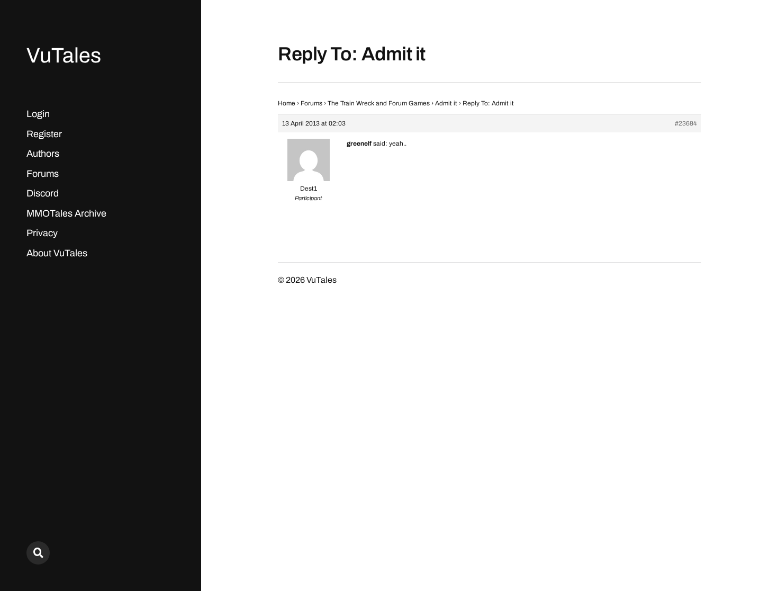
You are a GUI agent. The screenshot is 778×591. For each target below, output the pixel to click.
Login (38, 114)
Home (286, 103)
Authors (42, 153)
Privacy (42, 233)
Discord (42, 193)
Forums (42, 173)
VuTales (63, 55)
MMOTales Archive (66, 213)
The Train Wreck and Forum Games (379, 103)
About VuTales (56, 253)
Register (44, 134)
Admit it (446, 103)
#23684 (686, 123)
